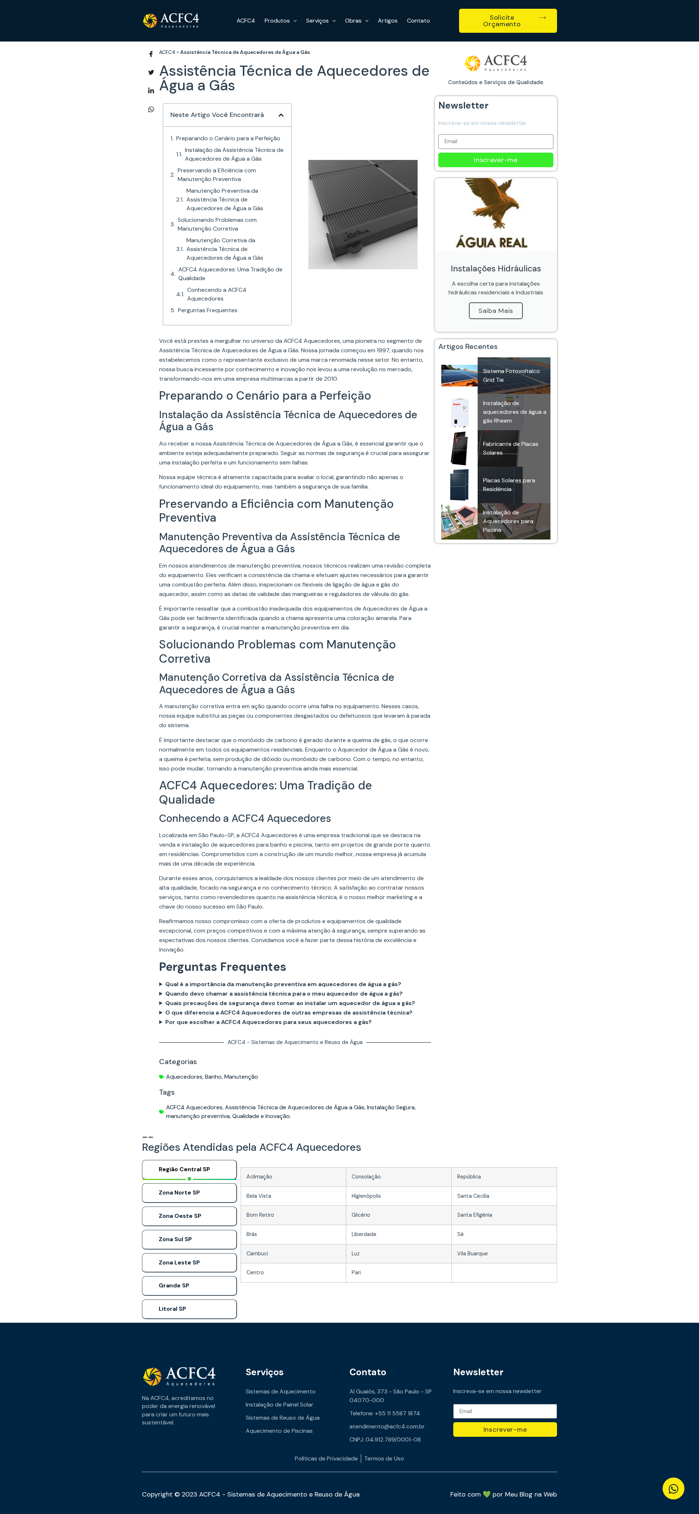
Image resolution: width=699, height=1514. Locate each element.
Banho (213, 1076)
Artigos (388, 20)
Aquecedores (184, 1076)
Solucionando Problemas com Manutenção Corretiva (217, 224)
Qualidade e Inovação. (261, 1116)
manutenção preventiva (198, 1116)
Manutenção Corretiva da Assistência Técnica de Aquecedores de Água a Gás (224, 249)
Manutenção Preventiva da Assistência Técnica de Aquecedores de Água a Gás (224, 199)
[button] (281, 115)
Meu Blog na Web (531, 1494)
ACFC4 (246, 20)
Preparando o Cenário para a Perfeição (228, 138)
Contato (418, 20)
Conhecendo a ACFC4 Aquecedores (216, 294)
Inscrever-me (496, 160)
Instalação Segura (391, 1107)
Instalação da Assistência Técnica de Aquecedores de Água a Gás (234, 154)
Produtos (277, 20)
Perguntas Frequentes (207, 310)
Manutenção (241, 1076)
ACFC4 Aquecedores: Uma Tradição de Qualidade (230, 274)
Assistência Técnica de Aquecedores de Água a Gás (294, 1107)
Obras (353, 20)
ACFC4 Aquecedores (194, 1107)
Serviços (317, 20)
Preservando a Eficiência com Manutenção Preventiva (217, 174)
